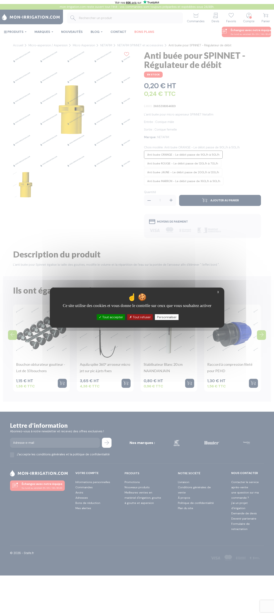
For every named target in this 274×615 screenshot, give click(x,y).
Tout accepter (112, 317)
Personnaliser (167, 317)
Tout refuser (141, 317)
